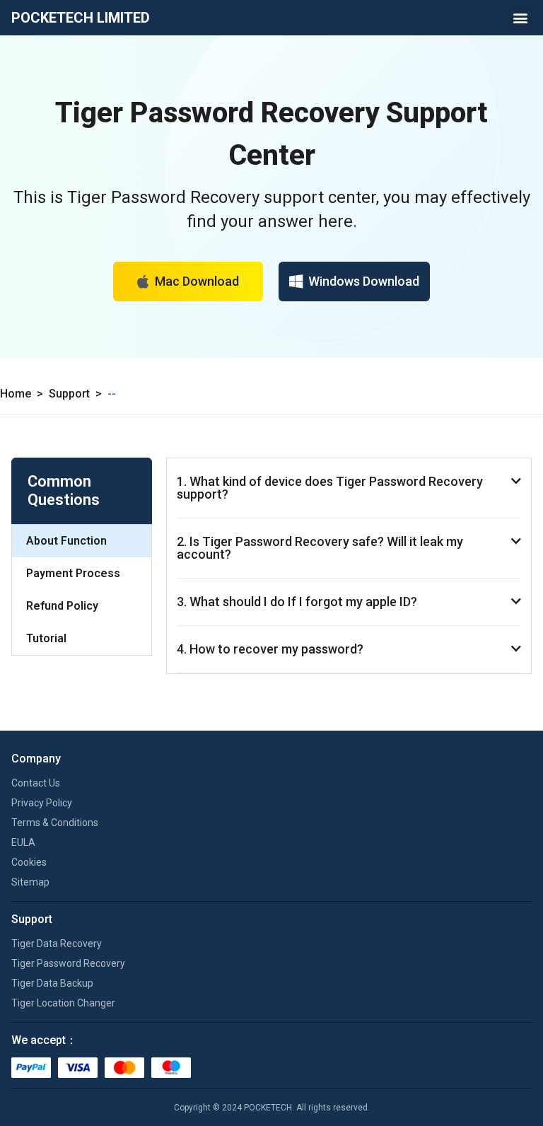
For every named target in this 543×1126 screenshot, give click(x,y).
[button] (520, 18)
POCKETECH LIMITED (80, 17)
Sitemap (30, 882)
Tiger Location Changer (63, 1003)
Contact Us (35, 783)
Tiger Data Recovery (56, 943)
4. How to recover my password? (270, 649)
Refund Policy (62, 606)
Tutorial (46, 638)
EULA (23, 842)
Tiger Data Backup (52, 983)
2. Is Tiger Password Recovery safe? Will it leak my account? (320, 548)
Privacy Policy (41, 802)
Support (69, 393)
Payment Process (73, 573)
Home (15, 393)
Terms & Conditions (54, 822)
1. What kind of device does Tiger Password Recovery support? (330, 487)
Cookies (29, 862)
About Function (66, 540)
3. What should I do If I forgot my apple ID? (297, 601)
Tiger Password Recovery (68, 963)
